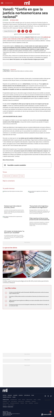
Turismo (22, 403)
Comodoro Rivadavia (14, 403)
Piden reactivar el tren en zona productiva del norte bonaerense (39, 218)
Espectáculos (27, 395)
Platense (36, 403)
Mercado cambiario (6, 279)
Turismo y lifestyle (7, 397)
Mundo (14, 397)
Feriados (34, 401)
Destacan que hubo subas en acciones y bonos (21, 71)
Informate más (13, 69)
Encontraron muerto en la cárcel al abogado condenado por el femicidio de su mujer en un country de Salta (29, 305)
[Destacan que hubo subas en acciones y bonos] (6, 71)
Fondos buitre (7, 176)
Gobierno (31, 403)
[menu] (3, 3)
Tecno (32, 395)
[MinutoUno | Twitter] (48, 396)
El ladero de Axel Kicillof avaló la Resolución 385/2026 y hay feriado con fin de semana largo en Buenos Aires (29, 293)
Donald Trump (6, 403)
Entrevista (15, 176)
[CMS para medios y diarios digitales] (46, 415)
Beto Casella (14, 401)
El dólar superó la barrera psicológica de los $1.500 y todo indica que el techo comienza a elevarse (26, 281)
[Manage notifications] (51, 412)
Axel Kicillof (21, 401)
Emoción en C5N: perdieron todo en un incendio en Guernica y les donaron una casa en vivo (29, 297)
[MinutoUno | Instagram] (45, 396)
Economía (5, 20)
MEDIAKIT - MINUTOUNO (7, 412)
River (19, 399)
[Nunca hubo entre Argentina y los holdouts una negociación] (39, 197)
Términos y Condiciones (8, 406)
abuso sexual (29, 399)
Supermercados (13, 399)
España (39, 399)
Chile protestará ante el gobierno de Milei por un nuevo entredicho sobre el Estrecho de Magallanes (29, 301)
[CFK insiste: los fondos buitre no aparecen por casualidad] (14, 222)
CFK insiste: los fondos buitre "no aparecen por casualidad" (14, 232)
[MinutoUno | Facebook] (50, 396)
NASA (26, 403)
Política (4, 395)
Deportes (21, 395)
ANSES (35, 399)
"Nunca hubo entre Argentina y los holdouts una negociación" (38, 206)
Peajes (22, 176)
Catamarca (5, 401)
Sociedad (10, 395)
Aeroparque (27, 401)
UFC (9, 401)
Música (23, 399)
